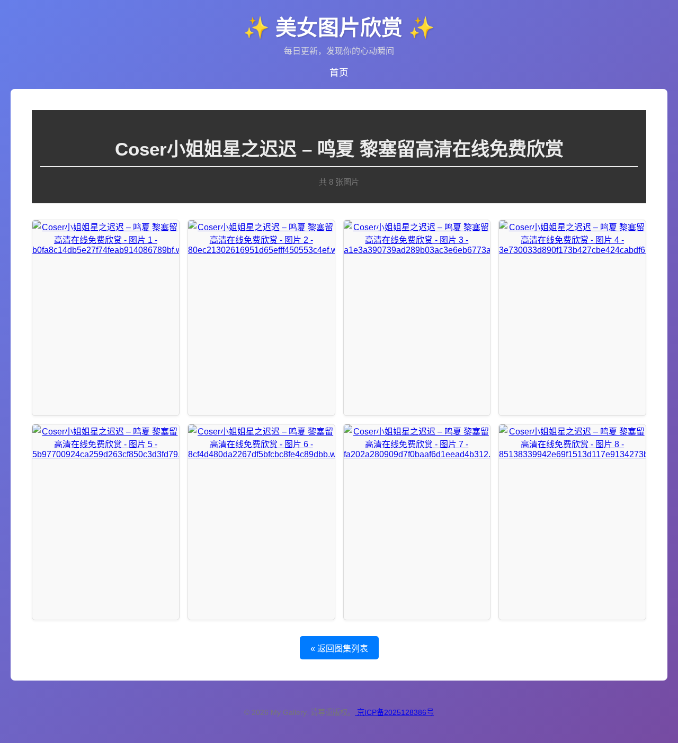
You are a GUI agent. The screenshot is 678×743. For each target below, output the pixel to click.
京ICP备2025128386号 (395, 712)
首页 (339, 72)
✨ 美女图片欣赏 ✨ (339, 27)
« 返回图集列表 (339, 648)
